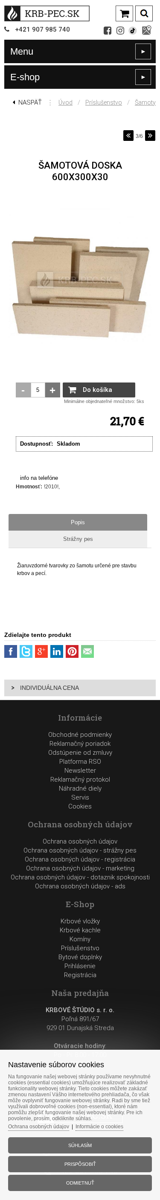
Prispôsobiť (80, 1164)
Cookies (80, 806)
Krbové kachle (80, 930)
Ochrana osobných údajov (80, 841)
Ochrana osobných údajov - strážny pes (80, 850)
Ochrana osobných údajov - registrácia (80, 859)
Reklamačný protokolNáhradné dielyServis (80, 788)
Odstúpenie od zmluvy (80, 752)
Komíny (80, 939)
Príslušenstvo (103, 102)
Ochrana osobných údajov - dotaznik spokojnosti (80, 877)
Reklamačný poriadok (80, 743)
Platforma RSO (80, 761)
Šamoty (145, 102)
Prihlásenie (80, 966)
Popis (78, 522)
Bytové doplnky (80, 957)
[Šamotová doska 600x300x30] (80, 352)
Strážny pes (78, 539)
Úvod (65, 102)
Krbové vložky (80, 921)
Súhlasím (80, 1145)
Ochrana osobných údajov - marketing (80, 868)
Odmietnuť (80, 1182)
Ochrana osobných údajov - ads (80, 886)
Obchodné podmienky (80, 735)
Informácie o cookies (99, 1127)
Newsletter (80, 770)
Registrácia (80, 975)
